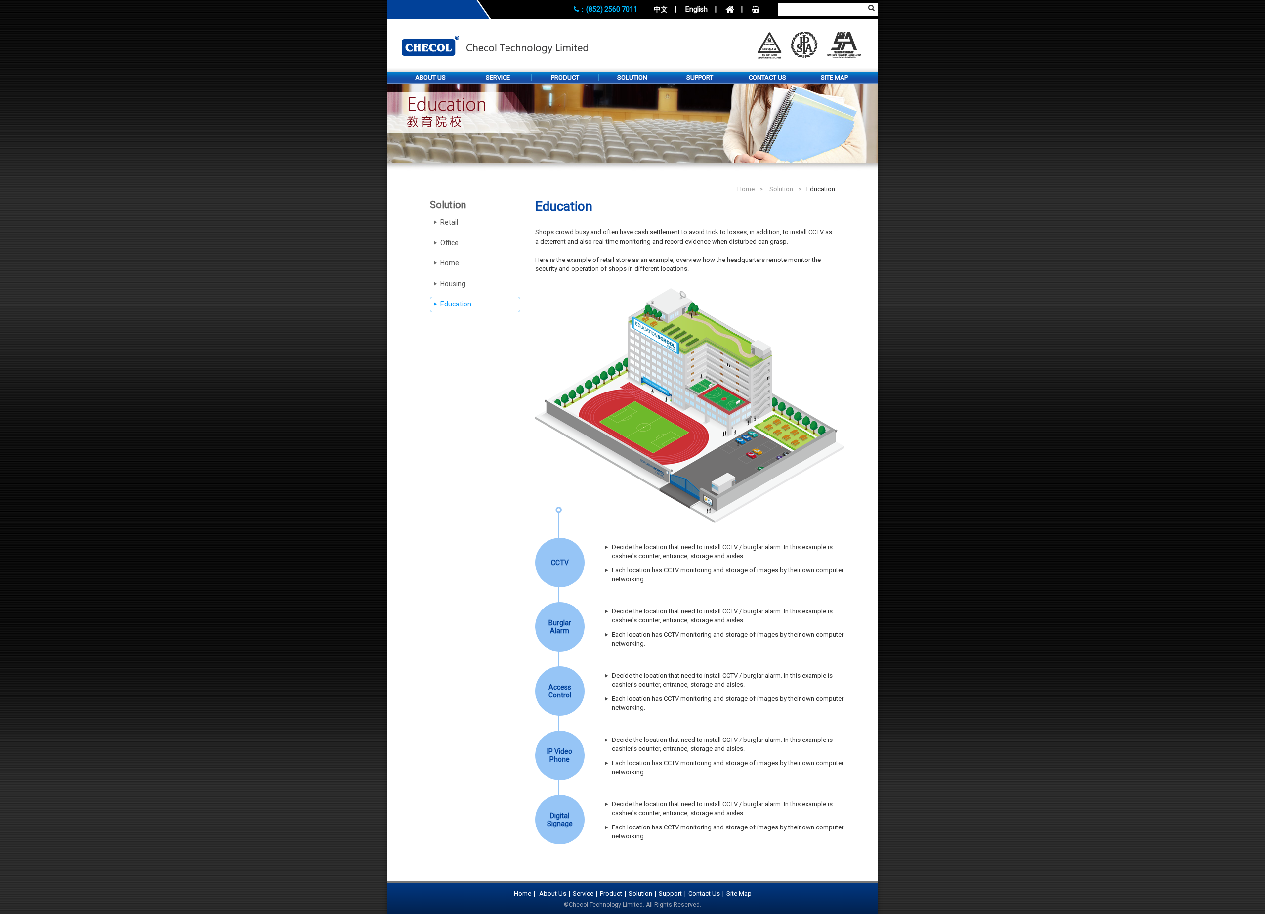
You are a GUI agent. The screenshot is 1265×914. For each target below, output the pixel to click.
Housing (452, 284)
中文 (661, 9)
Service (498, 77)
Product (565, 77)
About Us (430, 77)
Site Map (834, 77)
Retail (449, 222)
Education (455, 304)
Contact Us (767, 77)
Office (449, 243)
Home (746, 189)
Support (699, 77)
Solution (632, 77)
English (696, 9)
